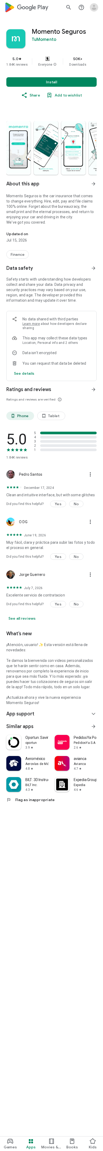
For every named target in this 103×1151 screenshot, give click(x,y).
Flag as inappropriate (30, 799)
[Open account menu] (94, 7)
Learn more (31, 324)
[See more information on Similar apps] (93, 726)
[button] (55, 64)
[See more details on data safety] (24, 373)
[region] (51, 61)
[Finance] (17, 254)
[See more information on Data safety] (93, 268)
